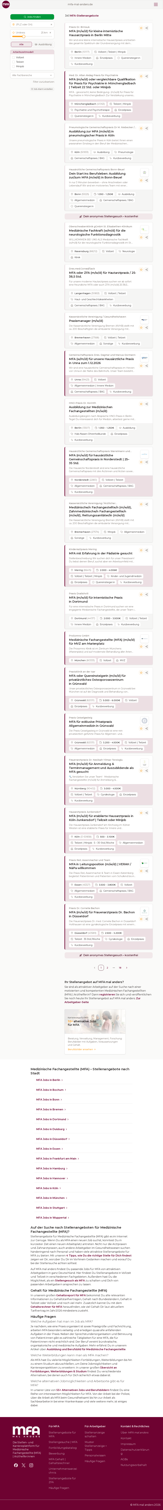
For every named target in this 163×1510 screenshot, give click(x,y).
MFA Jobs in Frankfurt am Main (56, 1158)
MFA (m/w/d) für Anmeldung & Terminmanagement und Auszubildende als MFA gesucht (101, 768)
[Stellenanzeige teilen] (146, 28)
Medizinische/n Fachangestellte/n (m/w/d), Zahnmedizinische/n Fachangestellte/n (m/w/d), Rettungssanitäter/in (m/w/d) (100, 511)
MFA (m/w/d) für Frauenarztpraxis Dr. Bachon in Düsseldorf (102, 914)
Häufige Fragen (59, 1487)
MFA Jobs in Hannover (50, 1178)
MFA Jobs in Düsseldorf (51, 1139)
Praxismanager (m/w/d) (86, 321)
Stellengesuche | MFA (63, 1442)
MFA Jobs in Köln (47, 1188)
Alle (21, 44)
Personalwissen (95, 1455)
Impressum (128, 1444)
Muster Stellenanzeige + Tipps (96, 1446)
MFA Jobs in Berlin (48, 1080)
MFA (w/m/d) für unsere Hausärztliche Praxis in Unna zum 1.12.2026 (101, 361)
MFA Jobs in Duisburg (50, 1129)
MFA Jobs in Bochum (50, 1089)
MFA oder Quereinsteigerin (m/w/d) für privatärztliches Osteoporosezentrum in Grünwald (97, 680)
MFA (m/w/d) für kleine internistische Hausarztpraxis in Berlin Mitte (96, 33)
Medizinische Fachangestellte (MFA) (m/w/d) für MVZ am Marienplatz (102, 642)
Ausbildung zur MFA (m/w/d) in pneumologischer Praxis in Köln (92, 133)
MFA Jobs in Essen (48, 1148)
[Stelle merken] (141, 28)
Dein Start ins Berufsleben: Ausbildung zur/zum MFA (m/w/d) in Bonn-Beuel (97, 175)
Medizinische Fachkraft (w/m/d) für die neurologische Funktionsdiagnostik (97, 232)
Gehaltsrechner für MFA (46, 1306)
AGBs (124, 1459)
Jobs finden (34, 16)
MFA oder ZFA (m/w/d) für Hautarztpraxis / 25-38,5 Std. (102, 275)
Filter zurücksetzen (43, 81)
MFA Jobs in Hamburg (50, 1168)
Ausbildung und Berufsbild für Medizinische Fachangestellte (86, 1349)
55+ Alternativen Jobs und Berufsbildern (82, 1390)
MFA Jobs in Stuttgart (50, 1207)
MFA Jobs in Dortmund (51, 1119)
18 (120, 967)
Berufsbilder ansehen (80, 1049)
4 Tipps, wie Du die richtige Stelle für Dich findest (98, 1255)
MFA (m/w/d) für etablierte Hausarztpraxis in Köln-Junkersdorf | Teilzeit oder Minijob (101, 818)
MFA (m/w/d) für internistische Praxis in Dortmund (95, 599)
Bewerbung (57, 1453)
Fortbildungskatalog (63, 1447)
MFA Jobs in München (50, 1197)
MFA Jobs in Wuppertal (51, 1217)
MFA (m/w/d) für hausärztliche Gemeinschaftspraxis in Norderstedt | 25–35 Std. (99, 459)
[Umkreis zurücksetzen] (50, 33)
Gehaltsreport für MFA (71, 1295)
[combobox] (30, 75)
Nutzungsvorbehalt (134, 1465)
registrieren (107, 994)
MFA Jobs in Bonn (47, 1099)
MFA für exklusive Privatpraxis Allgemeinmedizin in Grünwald (91, 724)
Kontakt (126, 1438)
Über (134, 1432)
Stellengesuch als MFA (70, 1280)
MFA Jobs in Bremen (49, 1109)
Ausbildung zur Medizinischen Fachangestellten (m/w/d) (91, 409)
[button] (32, 24)
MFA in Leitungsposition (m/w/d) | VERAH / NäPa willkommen (100, 866)
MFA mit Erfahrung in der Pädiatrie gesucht (100, 553)
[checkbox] (13, 57)
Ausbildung (45, 44)
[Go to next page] (127, 968)
